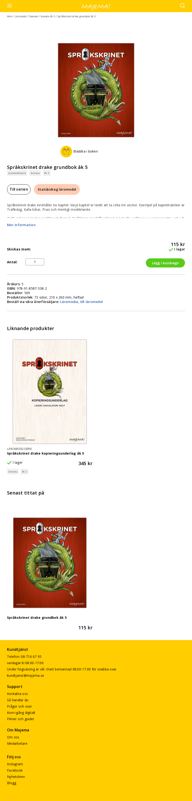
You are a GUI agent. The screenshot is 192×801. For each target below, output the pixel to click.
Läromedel (21, 16)
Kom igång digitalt (21, 712)
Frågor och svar (19, 706)
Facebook (14, 770)
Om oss (13, 737)
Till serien (19, 189)
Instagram (15, 764)
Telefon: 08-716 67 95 (24, 656)
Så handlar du (17, 700)
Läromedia (69, 301)
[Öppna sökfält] (182, 6)
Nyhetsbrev (16, 776)
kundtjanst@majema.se (25, 675)
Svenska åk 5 (48, 16)
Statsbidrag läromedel (57, 189)
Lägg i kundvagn (165, 263)
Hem (9, 16)
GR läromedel (91, 301)
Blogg (11, 783)
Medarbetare (17, 743)
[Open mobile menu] (9, 6)
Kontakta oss (17, 693)
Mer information (21, 225)
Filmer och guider (20, 719)
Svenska (33, 16)
